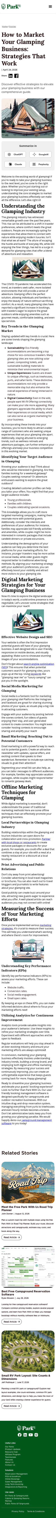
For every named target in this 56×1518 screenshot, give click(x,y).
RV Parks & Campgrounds (16, 1496)
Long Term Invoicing (14, 1484)
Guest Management (13, 1482)
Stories (12, 26)
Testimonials (10, 1457)
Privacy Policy (18, 1511)
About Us (9, 1462)
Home (5, 26)
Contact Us (10, 1465)
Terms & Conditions (36, 1511)
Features (9, 1460)
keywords (35, 674)
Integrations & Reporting (16, 1487)
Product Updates (12, 1449)
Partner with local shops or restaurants (25, 840)
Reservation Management (16, 1474)
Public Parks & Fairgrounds (17, 1504)
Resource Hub (11, 1452)
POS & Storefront (13, 1476)
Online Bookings (12, 1479)
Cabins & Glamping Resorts (17, 1498)
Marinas (8, 1501)
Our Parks (9, 1447)
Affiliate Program (12, 1454)
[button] (50, 6)
